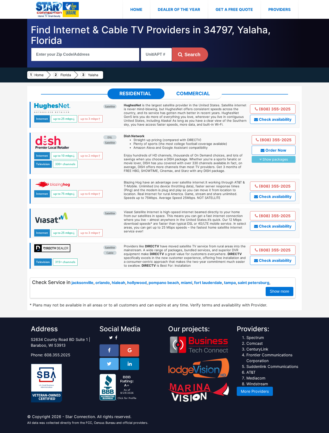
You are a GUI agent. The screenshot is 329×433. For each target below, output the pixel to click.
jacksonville (82, 282)
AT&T (251, 372)
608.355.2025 (57, 354)
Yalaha (93, 75)
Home (140, 9)
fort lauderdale (208, 282)
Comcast (254, 343)
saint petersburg (253, 282)
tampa (230, 282)
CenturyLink (257, 349)
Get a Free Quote (234, 9)
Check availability (274, 119)
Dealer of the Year (179, 9)
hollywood (137, 282)
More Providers (255, 391)
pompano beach (164, 282)
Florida (65, 75)
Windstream (257, 383)
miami (186, 282)
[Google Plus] (129, 350)
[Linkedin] (129, 364)
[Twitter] (109, 364)
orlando (102, 282)
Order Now (275, 150)
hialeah (118, 282)
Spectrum (255, 337)
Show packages (275, 159)
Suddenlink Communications (272, 366)
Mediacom (255, 378)
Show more (279, 291)
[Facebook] (109, 350)
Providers (279, 9)
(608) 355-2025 (274, 109)
